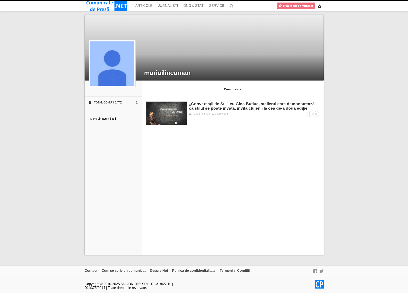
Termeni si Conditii (235, 270)
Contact (91, 270)
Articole (144, 5)
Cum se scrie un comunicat (124, 270)
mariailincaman (167, 72)
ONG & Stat (193, 5)
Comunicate (232, 89)
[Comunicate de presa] (106, 6)
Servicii (216, 5)
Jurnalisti (168, 5)
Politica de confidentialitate (193, 270)
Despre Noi (159, 270)
